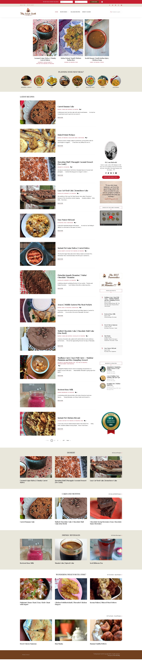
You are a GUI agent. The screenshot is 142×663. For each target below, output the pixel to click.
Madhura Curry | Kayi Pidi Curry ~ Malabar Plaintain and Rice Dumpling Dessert (75, 359)
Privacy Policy (26, 654)
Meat (63, 307)
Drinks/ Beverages (63, 392)
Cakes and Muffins (67, 109)
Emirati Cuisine (86, 11)
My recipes (51, 63)
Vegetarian (81, 137)
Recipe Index (63, 11)
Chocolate (60, 193)
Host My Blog (116, 655)
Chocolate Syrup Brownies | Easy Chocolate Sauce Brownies (106, 523)
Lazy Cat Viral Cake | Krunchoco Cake (73, 190)
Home (56, 11)
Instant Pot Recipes (42, 63)
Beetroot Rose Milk (65, 389)
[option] (45, 42)
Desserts (40, 62)
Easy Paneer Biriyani (66, 219)
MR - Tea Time (76, 362)
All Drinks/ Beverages (116, 535)
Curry (91, 62)
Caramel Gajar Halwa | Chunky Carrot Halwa (45, 59)
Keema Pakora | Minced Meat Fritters (103, 602)
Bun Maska (59, 644)
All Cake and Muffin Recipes (115, 494)
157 (63, 440)
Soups (102, 62)
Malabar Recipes (75, 11)
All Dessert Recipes (116, 452)
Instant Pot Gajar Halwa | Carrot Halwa (73, 248)
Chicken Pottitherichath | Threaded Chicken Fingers (71, 603)
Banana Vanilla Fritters (98, 644)
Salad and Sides (73, 137)
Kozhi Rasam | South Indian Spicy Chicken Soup (97, 59)
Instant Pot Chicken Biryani (69, 418)
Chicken (66, 62)
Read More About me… (111, 177)
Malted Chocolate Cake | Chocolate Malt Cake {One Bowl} (76, 332)
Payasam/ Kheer (62, 363)
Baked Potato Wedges (66, 135)
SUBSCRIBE (94, 1)
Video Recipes (70, 363)
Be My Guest (30, 5)
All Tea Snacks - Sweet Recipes (114, 616)
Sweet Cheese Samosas (28, 644)
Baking (59, 109)
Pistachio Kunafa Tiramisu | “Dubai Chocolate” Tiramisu (72, 276)
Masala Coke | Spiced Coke (64, 563)
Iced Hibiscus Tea (96, 563)
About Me (22, 5)
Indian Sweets (48, 62)
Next (68, 440)
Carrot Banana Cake (66, 106)
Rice (77, 62)
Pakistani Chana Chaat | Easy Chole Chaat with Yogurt (35, 603)
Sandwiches (75, 307)
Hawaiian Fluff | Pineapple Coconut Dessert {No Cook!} (75, 163)
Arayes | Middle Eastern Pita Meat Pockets (75, 304)
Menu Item (109, 5)
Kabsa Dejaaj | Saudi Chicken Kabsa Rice (71, 59)
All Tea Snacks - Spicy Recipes (114, 574)
